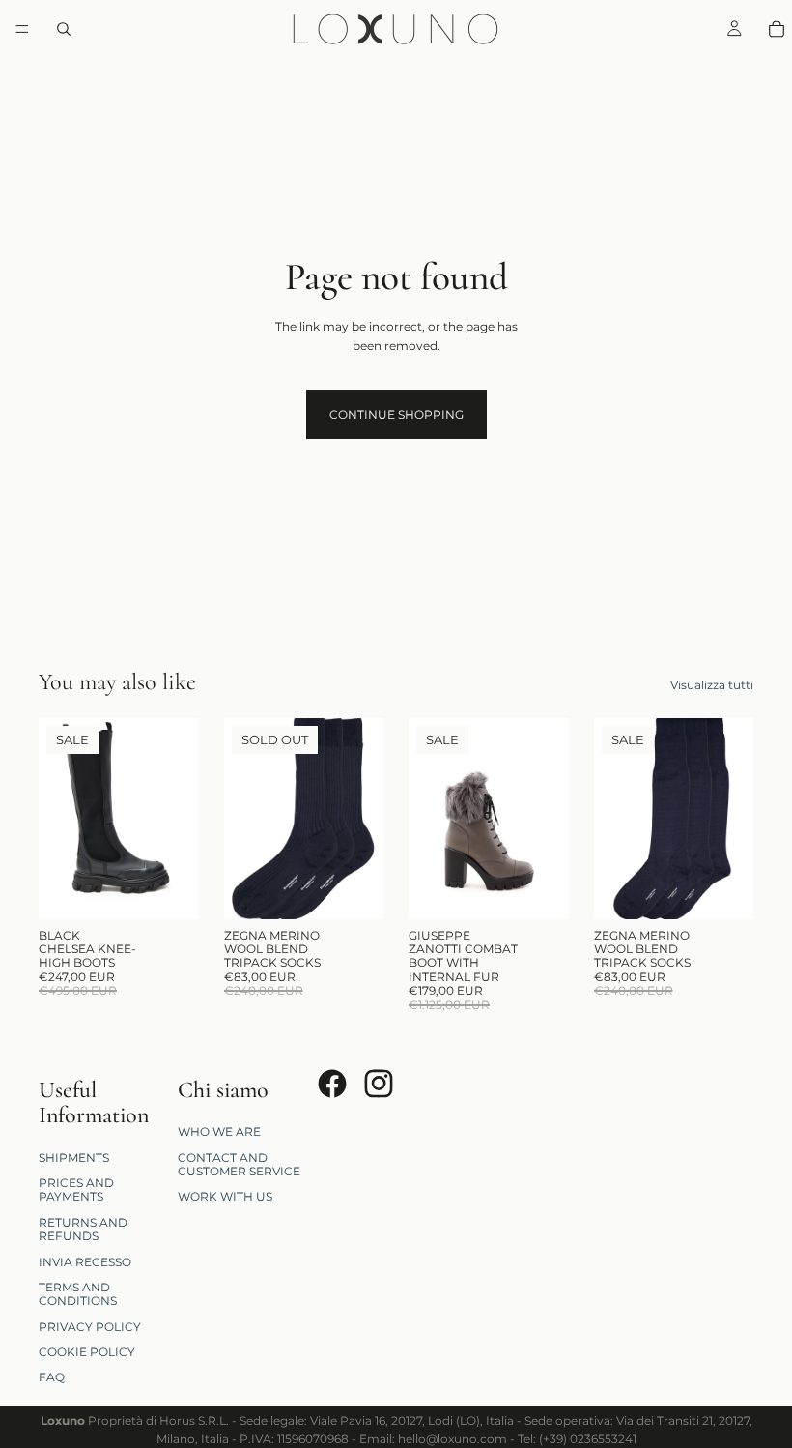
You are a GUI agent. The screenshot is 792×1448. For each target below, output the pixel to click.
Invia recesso (85, 1261)
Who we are (219, 1131)
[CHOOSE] (169, 889)
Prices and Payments (76, 1189)
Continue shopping (396, 414)
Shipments (74, 1156)
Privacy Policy (90, 1325)
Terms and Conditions (78, 1294)
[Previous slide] (60, 818)
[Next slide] (177, 818)
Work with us (225, 1196)
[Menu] (22, 29)
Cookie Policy (87, 1352)
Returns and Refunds (83, 1228)
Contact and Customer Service (239, 1163)
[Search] (63, 29)
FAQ (52, 1377)
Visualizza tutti (711, 685)
